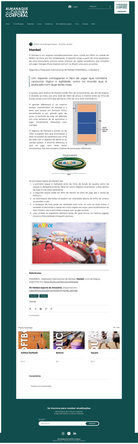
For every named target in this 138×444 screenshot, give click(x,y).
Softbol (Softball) (29, 353)
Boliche (60, 353)
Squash (94, 353)
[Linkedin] (74, 433)
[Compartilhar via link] (46, 309)
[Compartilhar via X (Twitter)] (35, 309)
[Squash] (104, 340)
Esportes (34, 296)
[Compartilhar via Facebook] (30, 309)
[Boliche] (69, 340)
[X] (69, 433)
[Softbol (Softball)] (34, 340)
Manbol (43, 296)
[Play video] (69, 243)
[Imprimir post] (51, 309)
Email (41, 419)
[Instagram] (63, 433)
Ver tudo (116, 327)
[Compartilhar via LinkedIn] (41, 309)
